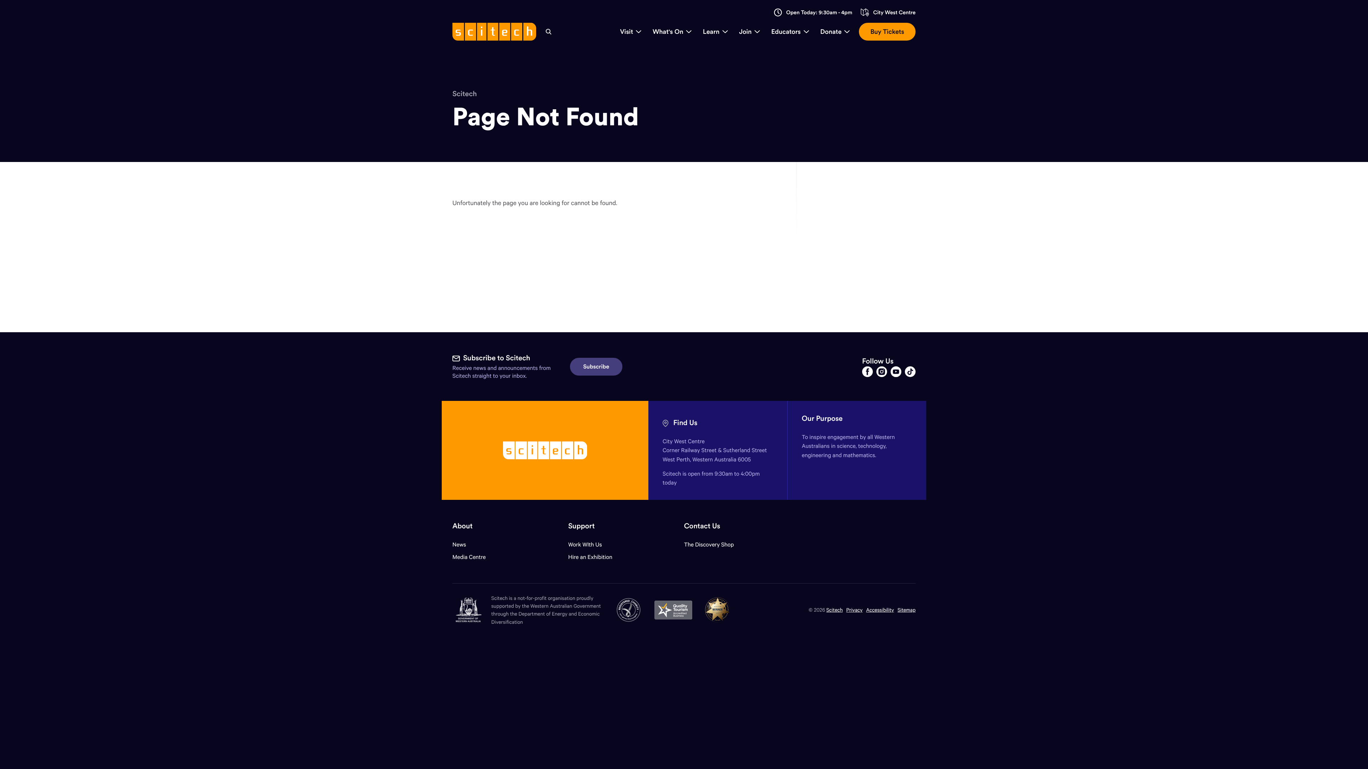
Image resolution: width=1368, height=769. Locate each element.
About (462, 526)
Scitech (464, 93)
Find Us (685, 422)
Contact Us (702, 526)
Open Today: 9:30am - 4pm (819, 12)
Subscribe (596, 366)
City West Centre (894, 12)
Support (581, 526)
